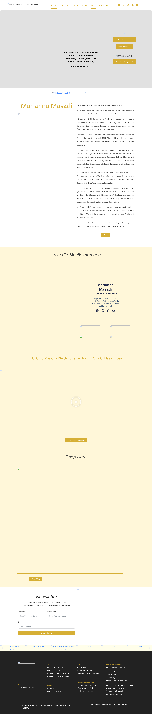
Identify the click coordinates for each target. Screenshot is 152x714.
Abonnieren (46, 633)
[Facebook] (119, 5)
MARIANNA (64, 5)
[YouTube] (137, 5)
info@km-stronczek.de (85, 688)
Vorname (21, 612)
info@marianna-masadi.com (116, 681)
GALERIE (85, 5)
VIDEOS (75, 5)
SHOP (93, 5)
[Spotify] (133, 5)
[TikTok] (128, 5)
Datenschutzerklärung (121, 705)
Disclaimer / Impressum (101, 705)
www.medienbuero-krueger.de (58, 676)
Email (20, 622)
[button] (76, 402)
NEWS (101, 5)
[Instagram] (123, 5)
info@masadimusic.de (26, 688)
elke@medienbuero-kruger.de (58, 673)
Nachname (51, 612)
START (54, 5)
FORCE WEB (25, 708)
